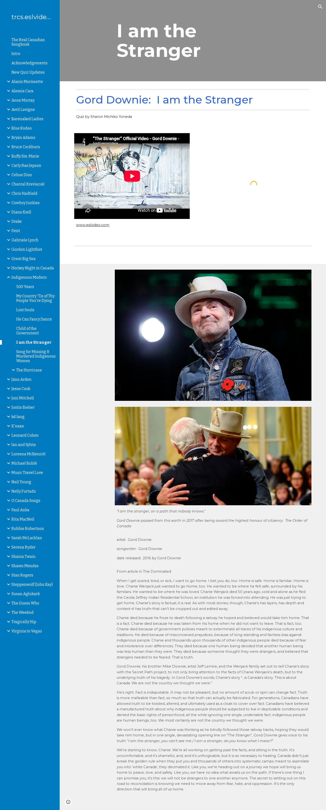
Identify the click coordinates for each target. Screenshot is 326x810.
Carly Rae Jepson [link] (26, 165)
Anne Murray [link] (23, 100)
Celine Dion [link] (21, 175)
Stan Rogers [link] (22, 575)
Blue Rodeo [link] (21, 128)
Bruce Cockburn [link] (25, 147)
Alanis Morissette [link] (27, 81)
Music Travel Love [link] (27, 472)
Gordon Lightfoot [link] (26, 249)
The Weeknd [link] (22, 612)
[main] (193, 40)
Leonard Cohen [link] (25, 435)
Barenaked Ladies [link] (27, 119)
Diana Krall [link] (21, 212)
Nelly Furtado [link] (23, 491)
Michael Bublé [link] (24, 463)
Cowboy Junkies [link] (25, 203)
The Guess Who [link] (25, 603)
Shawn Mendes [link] (25, 566)
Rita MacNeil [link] (22, 519)
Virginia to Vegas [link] (26, 631)
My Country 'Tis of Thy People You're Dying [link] (35, 298)
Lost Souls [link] (25, 310)
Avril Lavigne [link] (23, 109)
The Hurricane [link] (29, 370)
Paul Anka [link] (20, 510)
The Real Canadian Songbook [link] (28, 42)
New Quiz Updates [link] (28, 72)
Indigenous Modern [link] (29, 277)
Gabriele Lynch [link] (24, 240)
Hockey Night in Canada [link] (32, 268)
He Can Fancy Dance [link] (34, 319)
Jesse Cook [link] (20, 388)
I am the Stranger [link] (34, 342)
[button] (320, 6)
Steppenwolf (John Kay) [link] (32, 584)
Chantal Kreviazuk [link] (27, 184)
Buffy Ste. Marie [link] (25, 156)
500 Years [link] (25, 286)
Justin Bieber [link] (23, 407)
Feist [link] (15, 230)
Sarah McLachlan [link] (26, 538)
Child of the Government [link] (27, 330)
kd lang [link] (18, 416)
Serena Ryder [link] (23, 547)
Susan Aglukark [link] (25, 594)
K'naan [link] (17, 426)
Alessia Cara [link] (22, 91)
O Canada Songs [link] (25, 500)
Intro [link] (15, 53)
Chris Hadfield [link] (24, 193)
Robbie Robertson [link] (27, 528)
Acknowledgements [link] (29, 63)
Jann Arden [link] (21, 379)
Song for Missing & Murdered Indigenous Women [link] (36, 356)
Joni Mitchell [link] (22, 398)
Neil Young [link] (21, 482)
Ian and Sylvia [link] (23, 444)
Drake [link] (16, 221)
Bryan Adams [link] (23, 137)
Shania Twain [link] (23, 556)
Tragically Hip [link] (23, 622)
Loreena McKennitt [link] (28, 454)
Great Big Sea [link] (23, 258)
